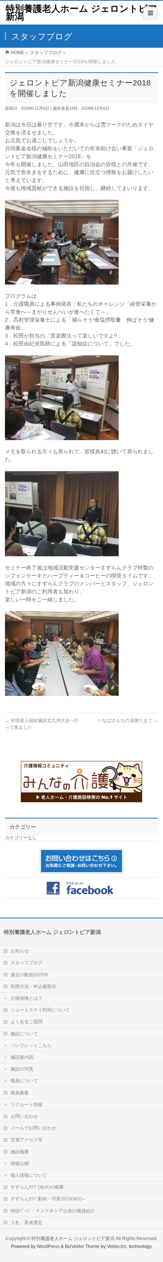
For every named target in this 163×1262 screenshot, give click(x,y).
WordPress (48, 1246)
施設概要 (20, 1152)
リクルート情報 (26, 1104)
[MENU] (150, 13)
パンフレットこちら (31, 1045)
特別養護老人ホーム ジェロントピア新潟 (81, 12)
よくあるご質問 (26, 1021)
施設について (24, 1033)
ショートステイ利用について (40, 1010)
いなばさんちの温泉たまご (128, 720)
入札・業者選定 (26, 1222)
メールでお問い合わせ (33, 1128)
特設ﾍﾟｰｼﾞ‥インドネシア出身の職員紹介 (53, 1211)
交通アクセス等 (26, 1139)
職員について (24, 1080)
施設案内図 (22, 1057)
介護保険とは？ (26, 998)
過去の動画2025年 (30, 974)
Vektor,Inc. (117, 1246)
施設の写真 (22, 1069)
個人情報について (29, 1175)
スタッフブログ (26, 962)
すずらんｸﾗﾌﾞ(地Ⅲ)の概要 (37, 1187)
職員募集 (20, 1092)
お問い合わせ (24, 1116)
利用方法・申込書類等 (33, 986)
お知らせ (20, 951)
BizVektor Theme (82, 1246)
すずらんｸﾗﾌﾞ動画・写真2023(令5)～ (48, 1198)
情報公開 (20, 1163)
